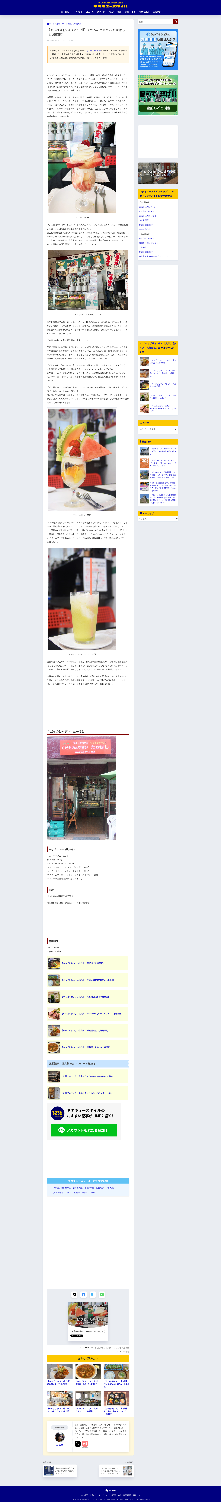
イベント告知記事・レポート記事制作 (116, 1495)
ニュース (90, 12)
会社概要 (84, 1495)
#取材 (126, 1352)
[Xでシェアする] (74, 1294)
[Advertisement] (67, 705)
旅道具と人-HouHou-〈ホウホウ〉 (154, 256)
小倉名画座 (144, 220)
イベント (79, 12)
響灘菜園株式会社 (146, 225)
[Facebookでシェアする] (83, 1294)
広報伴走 (157, 12)
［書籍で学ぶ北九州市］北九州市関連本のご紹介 (73, 1192)
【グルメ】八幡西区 (121, 1348)
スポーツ (101, 12)
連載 (127, 12)
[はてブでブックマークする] (93, 1294)
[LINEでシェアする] (102, 1294)
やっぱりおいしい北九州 (101, 1348)
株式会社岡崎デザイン (148, 216)
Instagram (85, 1447)
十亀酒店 (143, 247)
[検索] (175, 21)
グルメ (111, 12)
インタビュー (65, 12)
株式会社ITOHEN (146, 211)
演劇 (119, 12)
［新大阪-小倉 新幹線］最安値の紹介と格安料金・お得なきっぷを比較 (83, 1188)
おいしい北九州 (94, 50)
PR (133, 12)
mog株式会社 (144, 229)
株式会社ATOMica (147, 207)
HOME (112, 1490)
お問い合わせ (144, 12)
